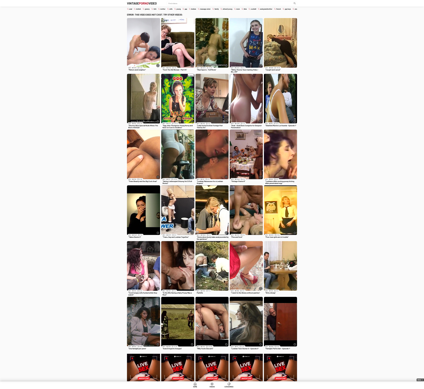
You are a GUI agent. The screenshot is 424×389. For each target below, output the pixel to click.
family (217, 9)
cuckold (253, 9)
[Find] (294, 3)
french (278, 9)
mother (162, 9)
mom (238, 9)
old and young (227, 9)
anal (130, 9)
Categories (228, 387)
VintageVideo (142, 3)
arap (296, 9)
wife (170, 9)
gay (186, 9)
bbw (245, 9)
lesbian (193, 9)
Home (195, 387)
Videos (212, 387)
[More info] (158, 65)
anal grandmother (266, 9)
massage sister (205, 9)
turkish (138, 9)
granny (147, 9)
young (178, 9)
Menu (419, 380)
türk (155, 9)
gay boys (288, 9)
